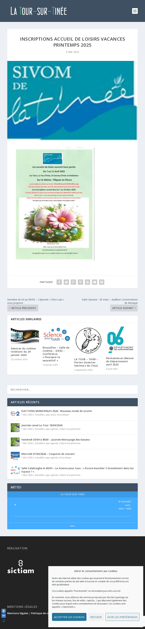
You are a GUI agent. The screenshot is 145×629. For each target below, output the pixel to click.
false (72, 526)
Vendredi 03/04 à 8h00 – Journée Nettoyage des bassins (55, 439)
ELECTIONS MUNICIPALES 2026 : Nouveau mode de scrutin (56, 411)
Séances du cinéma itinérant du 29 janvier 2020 (23, 351)
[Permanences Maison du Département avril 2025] (120, 340)
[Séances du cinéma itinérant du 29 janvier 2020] (25, 335)
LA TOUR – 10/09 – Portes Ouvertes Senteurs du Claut (86, 362)
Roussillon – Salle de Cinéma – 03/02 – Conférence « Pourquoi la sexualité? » (56, 354)
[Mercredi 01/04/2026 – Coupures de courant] (15, 456)
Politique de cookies (43, 613)
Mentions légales (17, 613)
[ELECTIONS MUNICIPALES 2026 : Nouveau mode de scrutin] (15, 413)
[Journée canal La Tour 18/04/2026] (15, 427)
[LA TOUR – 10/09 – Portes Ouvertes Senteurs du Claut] (88, 340)
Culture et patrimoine (69, 428)
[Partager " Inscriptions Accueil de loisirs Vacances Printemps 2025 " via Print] (101, 282)
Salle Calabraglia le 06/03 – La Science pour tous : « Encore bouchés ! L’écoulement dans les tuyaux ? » (77, 469)
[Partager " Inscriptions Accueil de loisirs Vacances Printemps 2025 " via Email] (94, 282)
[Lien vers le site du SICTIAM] (20, 579)
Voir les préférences (122, 617)
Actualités (40, 414)
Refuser (96, 617)
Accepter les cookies (69, 617)
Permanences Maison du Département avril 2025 (120, 361)
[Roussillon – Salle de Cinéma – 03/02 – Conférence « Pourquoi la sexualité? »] (57, 334)
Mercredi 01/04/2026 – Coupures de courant (48, 454)
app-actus (51, 414)
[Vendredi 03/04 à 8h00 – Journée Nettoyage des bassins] (15, 442)
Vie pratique (63, 414)
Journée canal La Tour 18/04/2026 (41, 425)
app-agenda (52, 428)
